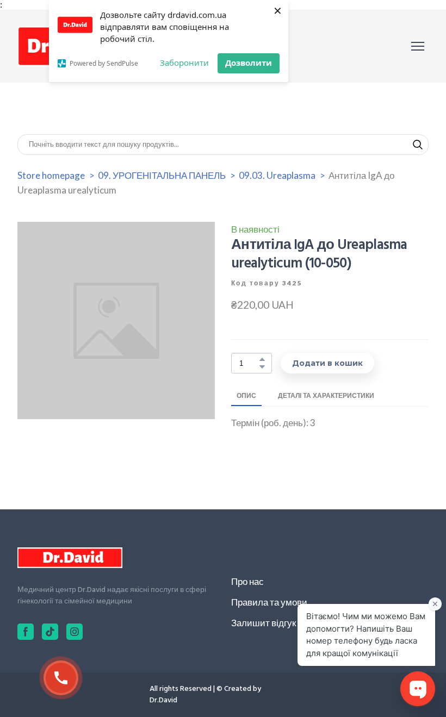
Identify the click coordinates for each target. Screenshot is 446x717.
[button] (417, 144)
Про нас (247, 581)
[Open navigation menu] (418, 46)
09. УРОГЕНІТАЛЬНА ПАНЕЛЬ (162, 175)
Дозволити (248, 62)
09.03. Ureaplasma (277, 175)
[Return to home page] (69, 557)
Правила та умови (269, 602)
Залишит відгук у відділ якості (293, 622)
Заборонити (184, 62)
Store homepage (51, 175)
